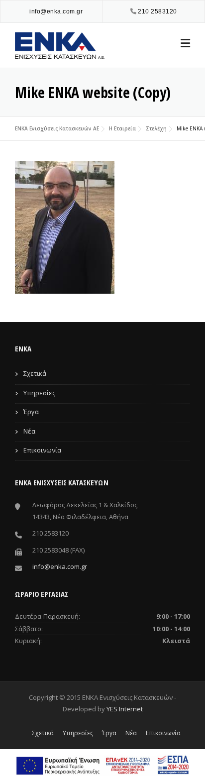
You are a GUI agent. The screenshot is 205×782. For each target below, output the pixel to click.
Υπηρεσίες (39, 392)
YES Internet (124, 708)
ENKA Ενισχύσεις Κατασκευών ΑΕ (57, 128)
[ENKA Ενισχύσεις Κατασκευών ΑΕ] (59, 44)
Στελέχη (156, 128)
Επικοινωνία (42, 450)
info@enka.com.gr (56, 11)
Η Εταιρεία (122, 128)
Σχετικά (34, 373)
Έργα (31, 411)
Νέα (29, 431)
